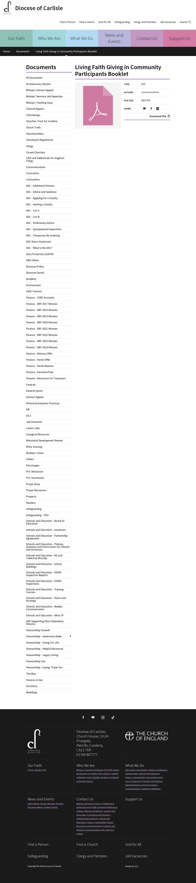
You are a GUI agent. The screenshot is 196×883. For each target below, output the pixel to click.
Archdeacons (108, 803)
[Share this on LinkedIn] (158, 108)
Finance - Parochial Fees (39, 372)
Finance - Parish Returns (40, 366)
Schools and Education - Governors (46, 529)
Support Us (179, 38)
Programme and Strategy (98, 815)
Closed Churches (35, 152)
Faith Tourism (34, 291)
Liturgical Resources (37, 434)
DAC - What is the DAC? (39, 247)
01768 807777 (86, 754)
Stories (38, 770)
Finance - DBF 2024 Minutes (42, 347)
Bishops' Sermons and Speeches (44, 96)
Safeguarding (122, 22)
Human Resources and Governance (141, 785)
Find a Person (67, 22)
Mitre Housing (34, 446)
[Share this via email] (144, 108)
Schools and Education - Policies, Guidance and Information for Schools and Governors (48, 547)
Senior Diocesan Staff (86, 807)
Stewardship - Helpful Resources (44, 648)
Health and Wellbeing (151, 788)
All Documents (34, 77)
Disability (31, 279)
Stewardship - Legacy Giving (42, 655)
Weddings (31, 692)
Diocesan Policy (35, 266)
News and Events (114, 38)
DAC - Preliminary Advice (40, 223)
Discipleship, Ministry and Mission (151, 770)
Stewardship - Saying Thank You (44, 667)
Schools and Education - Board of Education (45, 522)
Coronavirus (33, 179)
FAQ (44, 770)
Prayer (31, 770)
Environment (33, 285)
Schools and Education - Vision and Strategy (46, 599)
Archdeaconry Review (38, 84)
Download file (158, 116)
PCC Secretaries (35, 477)
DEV (136, 866)
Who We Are (49, 38)
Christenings (33, 115)
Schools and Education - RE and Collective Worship (44, 557)
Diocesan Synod (35, 272)
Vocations (31, 686)
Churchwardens (35, 133)
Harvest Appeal (34, 397)
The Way (31, 673)
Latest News (33, 803)
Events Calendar (47, 803)
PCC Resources (34, 471)
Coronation (32, 173)
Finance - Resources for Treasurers (46, 378)
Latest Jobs (33, 428)
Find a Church (86, 22)
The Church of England (146, 736)
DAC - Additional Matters (40, 185)
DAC (103, 830)
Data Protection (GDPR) (40, 254)
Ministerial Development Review (44, 440)
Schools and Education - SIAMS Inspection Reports (43, 574)
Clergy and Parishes (145, 22)
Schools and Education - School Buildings (44, 565)
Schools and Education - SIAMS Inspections (43, 582)
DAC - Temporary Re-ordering (43, 235)
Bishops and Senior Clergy (88, 803)
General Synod (34, 390)
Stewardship (139, 777)
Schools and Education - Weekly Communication (44, 608)
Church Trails (33, 127)
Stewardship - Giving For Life (42, 642)
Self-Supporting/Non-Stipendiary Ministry (45, 622)
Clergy (29, 146)
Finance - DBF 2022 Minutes (42, 335)
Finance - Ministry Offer (39, 353)
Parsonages (33, 465)
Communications (35, 167)
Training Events (51, 807)
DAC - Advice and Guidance (41, 191)
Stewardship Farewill (38, 630)
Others (30, 459)
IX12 (28, 415)
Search (183, 22)
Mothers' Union (35, 453)
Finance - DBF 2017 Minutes (42, 303)
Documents (22, 51)
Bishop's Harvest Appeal (39, 90)
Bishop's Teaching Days (39, 102)
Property (31, 496)
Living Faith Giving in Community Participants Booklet (66, 51)
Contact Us (147, 38)
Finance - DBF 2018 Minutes (42, 310)
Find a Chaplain (93, 777)
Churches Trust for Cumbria (41, 121)
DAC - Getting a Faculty (39, 204)
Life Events (130, 770)
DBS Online (32, 260)
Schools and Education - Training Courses (45, 591)
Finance (128, 777)
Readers (31, 502)
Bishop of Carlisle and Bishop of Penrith (94, 770)
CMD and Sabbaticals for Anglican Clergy (45, 159)
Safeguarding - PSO (37, 515)
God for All (104, 22)
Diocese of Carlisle (39, 8)
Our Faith (16, 38)
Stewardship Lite (35, 661)
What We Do (81, 38)
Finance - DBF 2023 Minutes (42, 341)
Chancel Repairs (35, 108)
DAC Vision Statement (38, 241)
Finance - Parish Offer (38, 359)
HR (28, 409)
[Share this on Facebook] (151, 108)
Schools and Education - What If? (45, 615)
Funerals (31, 384)
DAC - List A (32, 210)
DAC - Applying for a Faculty (41, 198)
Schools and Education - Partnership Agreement (46, 537)
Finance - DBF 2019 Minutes (42, 316)
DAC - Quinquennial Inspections (44, 229)
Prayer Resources (36, 490)
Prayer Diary (33, 484)
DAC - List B (33, 216)
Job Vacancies (168, 22)
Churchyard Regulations (39, 139)
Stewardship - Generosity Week (44, 636)
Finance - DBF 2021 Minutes (42, 328)
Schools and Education (149, 773)
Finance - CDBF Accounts (40, 297)
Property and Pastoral (152, 781)
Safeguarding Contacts (87, 818)
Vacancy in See (34, 680)
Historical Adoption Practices (43, 403)
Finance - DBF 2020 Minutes (42, 322)
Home (6, 51)
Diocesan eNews (35, 807)
